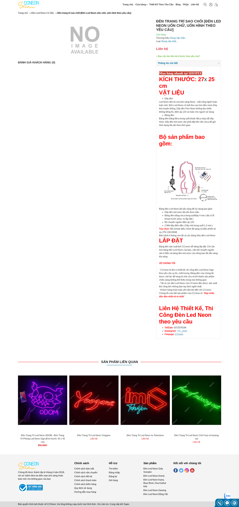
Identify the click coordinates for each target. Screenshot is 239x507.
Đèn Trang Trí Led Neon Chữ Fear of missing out (196, 437)
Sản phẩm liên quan (119, 362)
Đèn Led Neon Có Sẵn (42, 13)
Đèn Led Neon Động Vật (155, 494)
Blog (178, 4)
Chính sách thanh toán (85, 480)
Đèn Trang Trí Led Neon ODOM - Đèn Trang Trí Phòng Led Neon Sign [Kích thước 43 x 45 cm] (42, 438)
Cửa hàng (140, 4)
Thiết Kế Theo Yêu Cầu (161, 4)
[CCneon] (28, 4)
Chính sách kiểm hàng (85, 484)
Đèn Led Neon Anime (154, 476)
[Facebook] (175, 470)
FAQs (186, 4)
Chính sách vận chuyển (85, 472)
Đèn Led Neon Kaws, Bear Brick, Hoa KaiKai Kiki (154, 483)
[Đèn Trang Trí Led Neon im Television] (145, 400)
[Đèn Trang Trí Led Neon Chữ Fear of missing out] (196, 400)
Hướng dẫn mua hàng (85, 492)
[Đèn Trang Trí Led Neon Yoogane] (94, 400)
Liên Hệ (195, 4)
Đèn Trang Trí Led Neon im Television (145, 435)
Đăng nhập (114, 472)
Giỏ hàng (113, 480)
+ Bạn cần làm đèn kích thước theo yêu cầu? (178, 56)
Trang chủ (128, 4)
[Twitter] (181, 470)
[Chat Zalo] (234, 503)
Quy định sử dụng (83, 488)
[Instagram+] (187, 470)
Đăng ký (113, 476)
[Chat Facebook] (227, 503)
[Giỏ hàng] (217, 4)
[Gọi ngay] (220, 503)
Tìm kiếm (113, 468)
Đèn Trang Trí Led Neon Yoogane (93, 435)
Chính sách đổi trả (83, 476)
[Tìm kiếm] (205, 4)
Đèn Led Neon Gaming (154, 490)
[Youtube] (192, 470)
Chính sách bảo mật (84, 468)
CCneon (179, 334)
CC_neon (182, 331)
